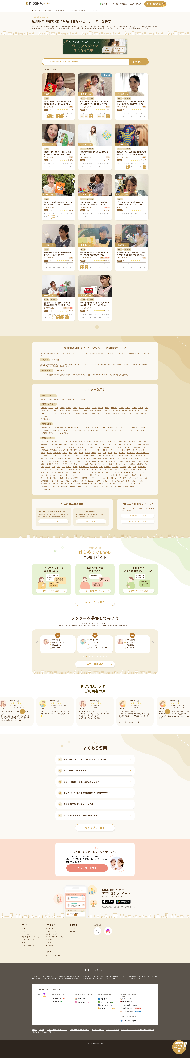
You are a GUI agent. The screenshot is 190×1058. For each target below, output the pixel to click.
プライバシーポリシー (98, 1029)
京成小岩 (85, 455)
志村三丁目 (138, 458)
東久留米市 (107, 413)
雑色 (120, 464)
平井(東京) (83, 478)
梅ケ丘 (66, 444)
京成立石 (101, 455)
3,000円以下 (67, 430)
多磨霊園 (107, 467)
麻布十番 (64, 486)
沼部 (144, 472)
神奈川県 (82, 399)
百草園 (78, 483)
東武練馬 (44, 469)
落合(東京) (53, 450)
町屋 (56, 481)
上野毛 (111, 450)
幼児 (126, 430)
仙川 (86, 464)
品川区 (94, 408)
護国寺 (70, 458)
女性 (120, 427)
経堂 (75, 453)
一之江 (139, 441)
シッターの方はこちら (154, 4)
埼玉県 (62, 399)
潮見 (119, 458)
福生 (130, 478)
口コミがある (63, 433)
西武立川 (58, 464)
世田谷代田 (75, 464)
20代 (131, 430)
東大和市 (92, 413)
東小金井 (141, 475)
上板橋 (97, 450)
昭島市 (124, 410)
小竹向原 (139, 455)
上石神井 (104, 450)
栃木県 (49, 399)
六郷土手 (132, 483)
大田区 (107, 408)
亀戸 (128, 450)
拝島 (61, 475)
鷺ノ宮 (83, 458)
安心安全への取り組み (120, 4)
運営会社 (34, 1029)
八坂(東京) (101, 483)
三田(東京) (74, 481)
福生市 (78, 413)
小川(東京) (108, 447)
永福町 (97, 444)
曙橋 (61, 441)
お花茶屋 (62, 450)
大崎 (65, 447)
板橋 (120, 441)
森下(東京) (85, 483)
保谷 (146, 478)
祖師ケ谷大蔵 (112, 464)
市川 (133, 441)
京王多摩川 (131, 453)
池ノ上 (110, 441)
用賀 (114, 483)
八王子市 (84, 410)
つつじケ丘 (142, 467)
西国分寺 (80, 472)
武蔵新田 (44, 483)
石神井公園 (57, 461)
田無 (58, 467)
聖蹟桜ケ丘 (49, 464)
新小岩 (94, 461)
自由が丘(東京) (137, 461)
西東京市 (44, 416)
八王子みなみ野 (81, 475)
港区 (56, 408)
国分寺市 (64, 413)
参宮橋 (105, 458)
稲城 (144, 441)
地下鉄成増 (89, 444)
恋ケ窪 (108, 455)
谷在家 (132, 486)
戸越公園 (71, 469)
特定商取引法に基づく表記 (39, 1032)
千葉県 (68, 399)
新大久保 (80, 461)
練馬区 (55, 410)
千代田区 (44, 408)
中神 (115, 469)
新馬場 (127, 461)
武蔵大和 (60, 483)
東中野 (49, 478)
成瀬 (42, 472)
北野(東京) (57, 453)
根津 (42, 475)
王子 (131, 444)
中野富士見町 (123, 469)
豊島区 (140, 408)
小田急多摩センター (140, 447)
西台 (114, 472)
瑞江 (67, 481)
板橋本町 (127, 441)
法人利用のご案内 (135, 4)
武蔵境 (141, 481)
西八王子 (127, 472)
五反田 (76, 458)
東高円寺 (133, 475)
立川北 (47, 467)
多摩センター (84, 467)
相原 (42, 441)
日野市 (49, 413)
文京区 (68, 408)
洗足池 (97, 464)
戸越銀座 (63, 469)
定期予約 (44, 427)
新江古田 (72, 461)
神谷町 (117, 450)
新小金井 (109, 461)
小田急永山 (44, 450)
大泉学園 (146, 444)
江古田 (103, 444)
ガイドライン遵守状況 (112, 1029)
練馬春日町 (54, 475)
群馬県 (55, 399)
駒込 (46, 458)
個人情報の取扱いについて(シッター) (57, 1029)
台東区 (75, 408)
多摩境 (75, 467)
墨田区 (81, 408)
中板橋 (110, 469)
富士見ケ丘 (93, 478)
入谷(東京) (44, 444)
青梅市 (111, 410)
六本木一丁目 (54, 486)
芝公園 (124, 458)
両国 (126, 483)
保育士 (51, 427)
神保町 (146, 461)
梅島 (72, 444)
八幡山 (91, 475)
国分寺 (127, 455)
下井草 (145, 458)
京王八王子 (52, 455)
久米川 (110, 453)
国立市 (71, 413)
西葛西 (73, 472)
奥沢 (124, 447)
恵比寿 (125, 444)
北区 (146, 408)
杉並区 (134, 408)
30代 (137, 430)
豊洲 (83, 469)
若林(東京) (44, 486)
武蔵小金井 (125, 481)
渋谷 (130, 458)
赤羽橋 (93, 486)
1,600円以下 (45, 430)
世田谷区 (114, 408)
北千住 (49, 453)
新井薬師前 (88, 441)
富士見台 (102, 478)
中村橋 (132, 469)
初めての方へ (105, 4)
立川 (42, 467)
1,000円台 (143, 427)
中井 (104, 469)
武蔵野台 (52, 483)
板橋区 (49, 410)
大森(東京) (81, 447)
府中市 (118, 410)
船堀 (141, 478)
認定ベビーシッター (71, 427)
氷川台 (105, 475)
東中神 (43, 478)
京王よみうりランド (65, 455)
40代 (142, 430)
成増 (144, 469)
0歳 (75, 430)
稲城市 (130, 413)
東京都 (75, 399)
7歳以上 (107, 430)
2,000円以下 (56, 430)
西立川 (108, 472)
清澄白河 (86, 486)
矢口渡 (93, 483)
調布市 (131, 410)
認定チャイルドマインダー (89, 427)
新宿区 (62, 408)
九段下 (93, 453)
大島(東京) (72, 447)
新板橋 (65, 461)
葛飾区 (68, 410)
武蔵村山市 (116, 413)
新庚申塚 (100, 486)
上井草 (90, 450)
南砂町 (98, 481)
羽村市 (137, 413)
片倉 (80, 450)
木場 (70, 453)
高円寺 (114, 455)
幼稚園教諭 (59, 427)
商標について (52, 1032)
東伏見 (55, 478)
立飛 (53, 467)
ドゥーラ (103, 427)
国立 (99, 453)
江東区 (88, 408)
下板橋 (43, 461)
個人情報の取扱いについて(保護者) (79, 1029)
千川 (82, 464)
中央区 (51, 408)
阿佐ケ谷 (68, 441)
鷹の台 (132, 464)
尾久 (119, 447)
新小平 (116, 461)
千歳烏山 (115, 467)
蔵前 (115, 453)
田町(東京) (94, 467)
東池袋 (111, 475)
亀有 (123, 450)
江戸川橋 (110, 444)
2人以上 (127, 427)
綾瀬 (80, 441)
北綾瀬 (141, 450)
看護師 (110, 427)
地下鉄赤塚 (79, 444)
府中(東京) (123, 478)
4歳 (92, 430)
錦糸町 (81, 453)
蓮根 (66, 475)
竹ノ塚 (147, 464)
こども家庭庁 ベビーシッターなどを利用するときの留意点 (137, 1029)
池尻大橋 (103, 441)
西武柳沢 (66, 464)
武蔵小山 (134, 481)
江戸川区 (76, 410)
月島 (134, 467)
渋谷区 (121, 408)
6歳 (101, 430)
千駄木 (103, 464)
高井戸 (126, 464)
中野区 (127, 408)
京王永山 (44, 455)
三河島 (62, 481)
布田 (116, 478)
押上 (129, 447)
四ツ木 (120, 483)
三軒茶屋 (113, 458)
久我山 (87, 453)
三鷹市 (105, 410)
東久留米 (125, 475)
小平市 (43, 413)
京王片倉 (122, 453)
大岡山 (49, 447)
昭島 (56, 441)
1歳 (79, 430)
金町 (84, 450)
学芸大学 (135, 450)
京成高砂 (93, 455)
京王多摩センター (142, 453)
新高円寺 (101, 461)
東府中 (62, 478)
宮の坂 (117, 481)
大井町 (43, 447)
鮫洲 (99, 458)
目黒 (72, 483)
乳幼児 (120, 430)
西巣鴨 (94, 472)
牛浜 (60, 444)
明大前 (67, 483)
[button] (84, 656)
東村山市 (56, 413)
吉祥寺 (65, 453)
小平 (145, 455)
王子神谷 (138, 444)
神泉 (122, 461)
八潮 (111, 486)
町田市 (137, 410)
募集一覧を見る (95, 664)
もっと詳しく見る (95, 827)
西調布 (120, 472)
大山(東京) (98, 447)
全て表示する (45, 419)
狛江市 (84, 413)
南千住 (104, 481)
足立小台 (118, 486)
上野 (51, 444)
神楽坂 (69, 450)
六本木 (139, 483)
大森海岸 (90, 447)
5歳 (97, 430)
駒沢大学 (53, 458)
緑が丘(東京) (89, 481)
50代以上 (44, 433)
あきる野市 (145, 413)
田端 (63, 467)
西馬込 (134, 472)
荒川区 (43, 410)
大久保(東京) (57, 447)
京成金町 (77, 455)
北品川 (43, 453)
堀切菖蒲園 (44, 481)
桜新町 (89, 458)
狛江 (42, 458)
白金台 (79, 486)
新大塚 (87, 461)
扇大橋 (125, 486)
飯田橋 (96, 441)
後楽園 (120, 455)
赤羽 (51, 441)
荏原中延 (118, 444)
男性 (116, 427)
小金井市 (144, 410)
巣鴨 (42, 464)
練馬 (46, 475)
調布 (129, 467)
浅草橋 (75, 441)
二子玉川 (110, 478)
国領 (132, 455)
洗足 (91, 464)
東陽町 (51, 469)
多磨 (101, 467)
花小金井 (98, 475)
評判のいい (53, 433)
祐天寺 (109, 483)
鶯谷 (56, 444)
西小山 (88, 472)
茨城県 (43, 399)
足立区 (62, 410)
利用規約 (41, 1029)
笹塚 (94, 458)
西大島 (60, 472)
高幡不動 (140, 464)
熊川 (104, 453)
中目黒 (139, 469)
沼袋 (139, 472)
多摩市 (124, 413)
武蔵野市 (98, 410)
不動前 (135, 478)
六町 (107, 486)
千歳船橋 (123, 467)
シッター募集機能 (108, 625)
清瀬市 (99, 413)
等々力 (78, 469)
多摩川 (68, 467)
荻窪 (114, 447)
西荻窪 (67, 472)
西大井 (54, 472)
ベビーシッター (89, 26)
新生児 (114, 430)
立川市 (91, 410)
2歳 (84, 430)
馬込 (51, 481)
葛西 (75, 450)
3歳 (88, 430)
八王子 (72, 475)
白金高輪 (72, 486)
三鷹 (81, 481)
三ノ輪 (111, 481)
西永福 (47, 472)
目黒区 (100, 408)
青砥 (46, 441)
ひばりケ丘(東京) (72, 478)
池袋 (115, 441)
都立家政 (90, 469)
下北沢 (49, 461)
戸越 (56, 469)
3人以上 (134, 427)
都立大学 (98, 469)
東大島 (118, 475)
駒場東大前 (62, 458)
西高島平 (101, 472)
